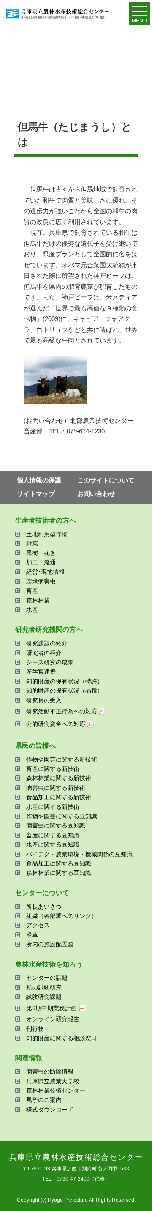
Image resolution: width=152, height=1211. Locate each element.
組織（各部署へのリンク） (61, 915)
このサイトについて (105, 480)
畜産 (32, 590)
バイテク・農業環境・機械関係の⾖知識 (79, 854)
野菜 (32, 543)
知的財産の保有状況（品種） (64, 690)
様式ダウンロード (49, 1109)
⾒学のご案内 (44, 1099)
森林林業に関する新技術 (58, 778)
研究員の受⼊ (44, 700)
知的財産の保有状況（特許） (64, 681)
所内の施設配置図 (49, 944)
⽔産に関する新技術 (52, 806)
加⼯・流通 (41, 562)
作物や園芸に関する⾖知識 (61, 816)
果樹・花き (41, 552)
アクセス (38, 925)
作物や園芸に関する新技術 (61, 759)
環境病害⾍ (41, 581)
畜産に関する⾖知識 (52, 835)
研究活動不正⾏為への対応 (61, 711)
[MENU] (139, 13)
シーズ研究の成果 (49, 662)
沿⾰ (32, 935)
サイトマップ (36, 493)
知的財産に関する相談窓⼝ (61, 1038)
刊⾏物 (35, 1028)
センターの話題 (47, 977)
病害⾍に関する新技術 (55, 787)
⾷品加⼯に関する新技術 (58, 797)
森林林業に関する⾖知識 (58, 872)
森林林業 (38, 600)
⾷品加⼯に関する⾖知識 (58, 863)
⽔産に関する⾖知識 (52, 844)
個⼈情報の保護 (39, 480)
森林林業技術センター (55, 1090)
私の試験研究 (44, 987)
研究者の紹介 (44, 652)
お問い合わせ (96, 493)
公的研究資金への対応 (55, 724)
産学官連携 (41, 671)
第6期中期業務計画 (51, 1008)
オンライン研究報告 (52, 1019)
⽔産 (32, 609)
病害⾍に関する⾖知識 (55, 825)
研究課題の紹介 (47, 643)
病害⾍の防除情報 (49, 1071)
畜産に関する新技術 (52, 768)
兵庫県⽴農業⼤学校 (52, 1081)
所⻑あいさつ (44, 906)
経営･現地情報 (45, 571)
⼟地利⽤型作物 (47, 534)
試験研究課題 (44, 996)
